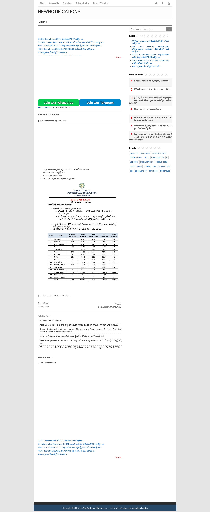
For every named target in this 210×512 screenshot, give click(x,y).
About (42, 3)
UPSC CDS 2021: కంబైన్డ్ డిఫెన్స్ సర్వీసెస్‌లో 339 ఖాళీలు (60, 54)
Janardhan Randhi (139, 508)
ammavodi (145, 153)
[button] (58, 102)
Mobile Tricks (146, 162)
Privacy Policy (82, 3)
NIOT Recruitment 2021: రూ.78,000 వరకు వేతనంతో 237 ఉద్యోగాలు (66, 47)
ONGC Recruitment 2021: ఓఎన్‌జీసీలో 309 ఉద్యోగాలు (60, 37)
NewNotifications (59, 11)
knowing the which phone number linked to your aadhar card (153, 118)
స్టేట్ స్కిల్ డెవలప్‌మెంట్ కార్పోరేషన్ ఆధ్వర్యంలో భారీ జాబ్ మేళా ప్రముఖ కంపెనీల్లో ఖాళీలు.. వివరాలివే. (150, 100)
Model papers (161, 162)
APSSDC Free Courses (51, 320)
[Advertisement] (138, 12)
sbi (131, 171)
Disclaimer (67, 3)
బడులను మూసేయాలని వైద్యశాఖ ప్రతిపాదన (151, 80)
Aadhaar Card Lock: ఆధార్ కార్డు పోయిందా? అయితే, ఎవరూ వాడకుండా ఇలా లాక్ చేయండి (79, 325)
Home (44, 22)
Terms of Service (100, 3)
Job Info (134, 162)
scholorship (141, 171)
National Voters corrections (147, 109)
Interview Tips (157, 158)
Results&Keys (159, 167)
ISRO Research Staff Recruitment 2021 (152, 89)
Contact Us (54, 3)
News (47, 107)
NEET (132, 167)
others (147, 167)
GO (169, 29)
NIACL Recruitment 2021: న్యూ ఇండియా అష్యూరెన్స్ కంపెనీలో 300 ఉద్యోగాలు (69, 44)
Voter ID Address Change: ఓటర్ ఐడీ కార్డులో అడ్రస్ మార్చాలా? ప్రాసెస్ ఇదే (72, 336)
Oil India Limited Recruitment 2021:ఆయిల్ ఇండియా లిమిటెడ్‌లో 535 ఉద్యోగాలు (71, 40)
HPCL (147, 158)
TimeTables (165, 171)
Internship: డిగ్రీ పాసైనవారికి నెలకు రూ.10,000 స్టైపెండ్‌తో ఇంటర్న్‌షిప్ (153, 127)
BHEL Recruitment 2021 (109, 307)
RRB (169, 167)
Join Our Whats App (58, 102)
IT (167, 158)
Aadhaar (134, 153)
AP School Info (159, 153)
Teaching (153, 171)
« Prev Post (43, 306)
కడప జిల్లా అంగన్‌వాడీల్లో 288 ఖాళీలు (52, 50)
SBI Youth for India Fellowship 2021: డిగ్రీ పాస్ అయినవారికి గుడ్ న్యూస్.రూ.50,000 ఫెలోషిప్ (80, 347)
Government (136, 158)
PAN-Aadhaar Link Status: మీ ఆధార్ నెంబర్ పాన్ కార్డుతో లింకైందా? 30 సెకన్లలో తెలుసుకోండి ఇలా (150, 137)
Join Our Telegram (100, 102)
